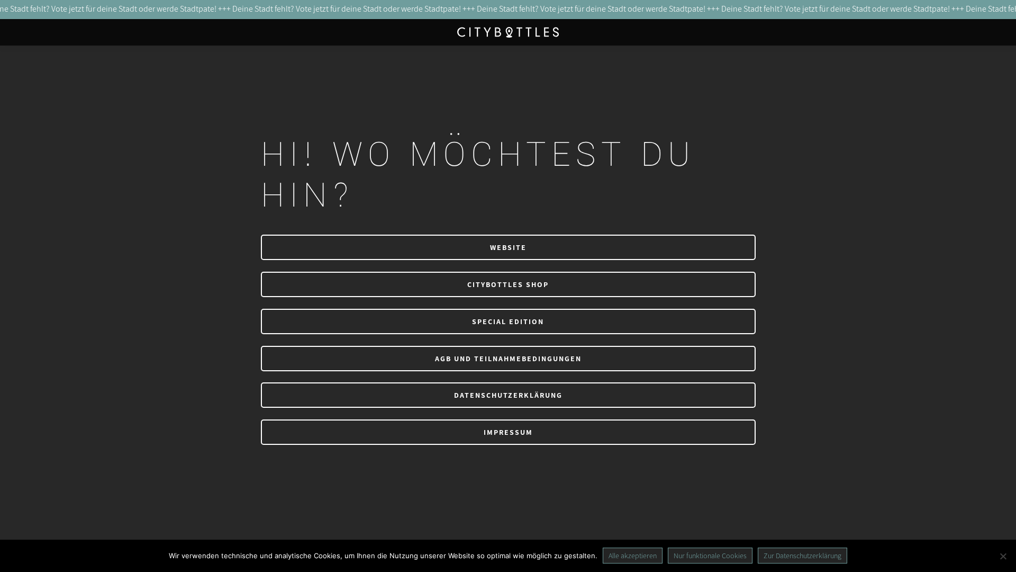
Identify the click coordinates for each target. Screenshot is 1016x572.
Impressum (508, 432)
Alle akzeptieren (633, 555)
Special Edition (508, 321)
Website (508, 247)
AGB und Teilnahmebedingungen (508, 358)
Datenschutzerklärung (508, 395)
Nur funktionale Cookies (710, 555)
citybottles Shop (508, 284)
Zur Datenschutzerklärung (802, 555)
